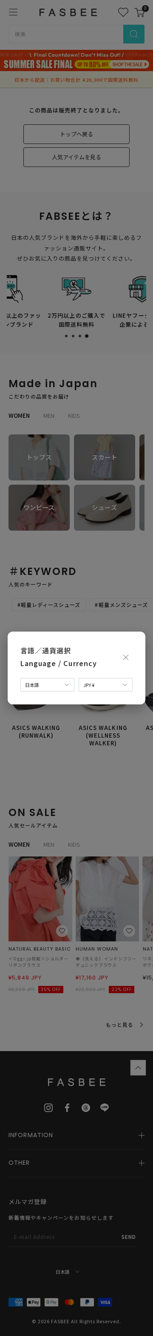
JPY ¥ (88, 684)
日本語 (32, 684)
